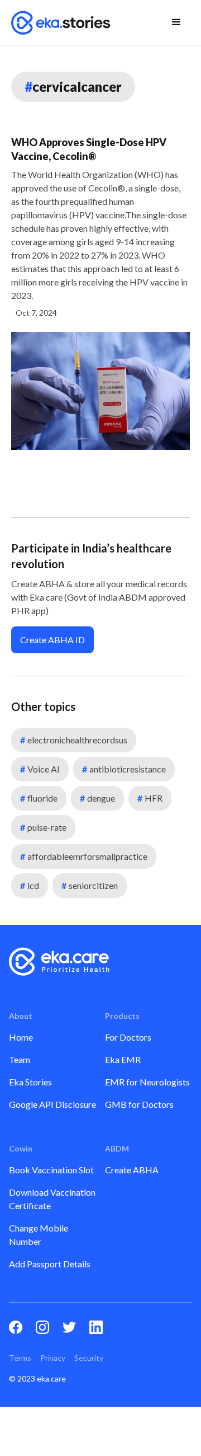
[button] (176, 22)
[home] (61, 22)
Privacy (52, 1358)
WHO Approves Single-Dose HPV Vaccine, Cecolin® (88, 149)
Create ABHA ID (52, 639)
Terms (20, 1358)
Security (88, 1358)
